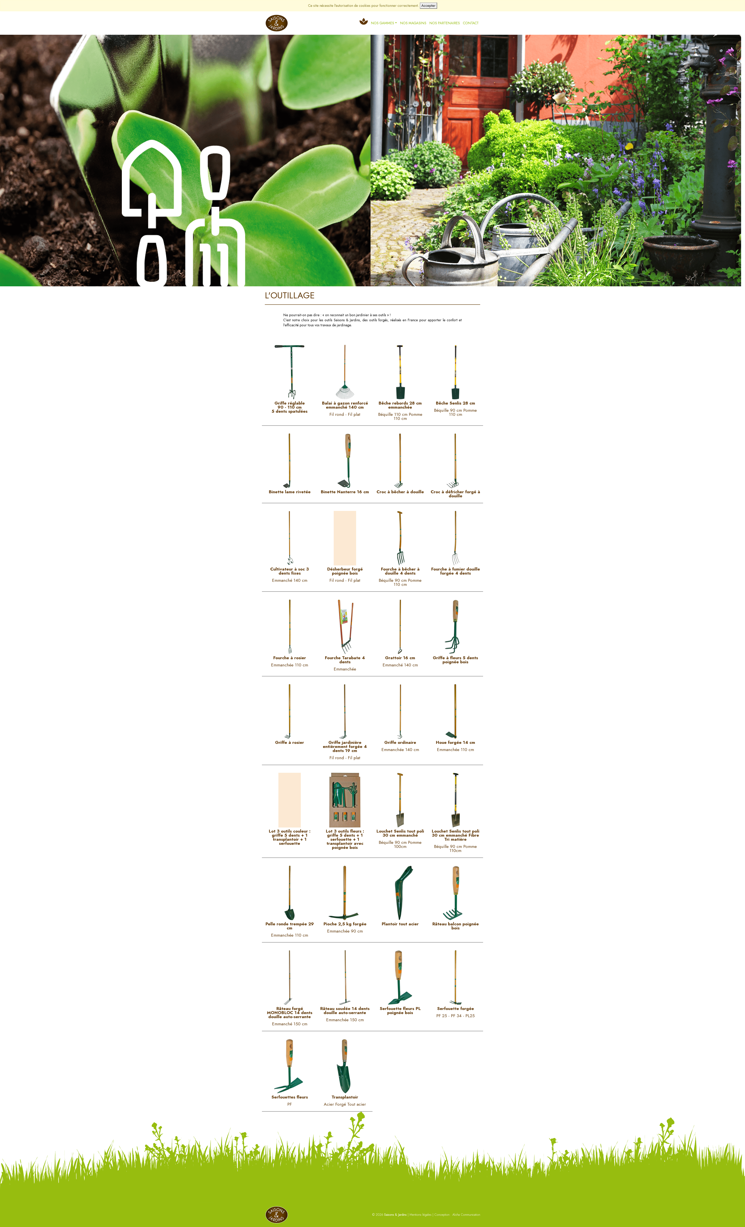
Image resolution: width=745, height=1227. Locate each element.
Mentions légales (420, 1214)
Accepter (428, 5)
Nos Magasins (413, 23)
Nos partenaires (444, 23)
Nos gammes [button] (382, 23)
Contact (471, 23)
